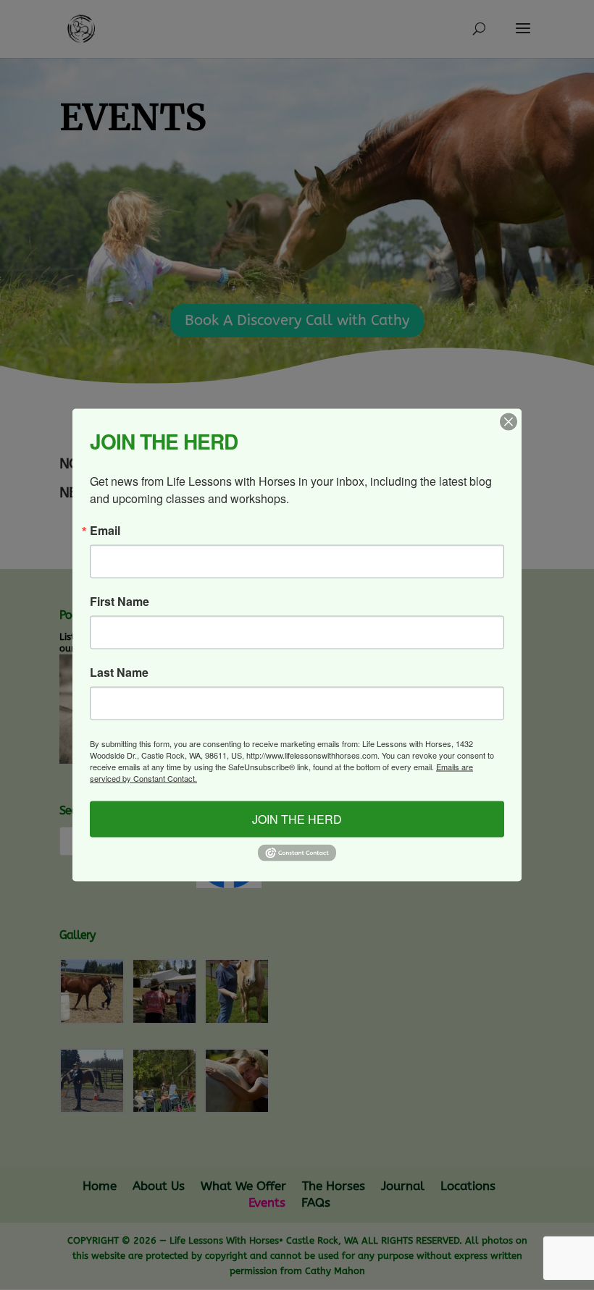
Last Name (119, 672)
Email (105, 530)
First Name (119, 601)
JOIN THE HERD (297, 819)
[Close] (508, 422)
